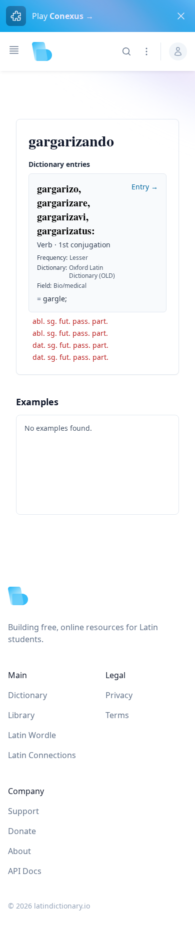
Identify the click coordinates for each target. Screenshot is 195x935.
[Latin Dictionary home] (42, 51)
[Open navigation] (14, 50)
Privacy (119, 695)
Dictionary (27, 695)
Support (23, 811)
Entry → (145, 186)
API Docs (25, 871)
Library (21, 715)
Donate (22, 831)
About (19, 851)
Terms (117, 715)
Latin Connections (42, 755)
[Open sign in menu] (178, 51)
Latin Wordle (32, 735)
